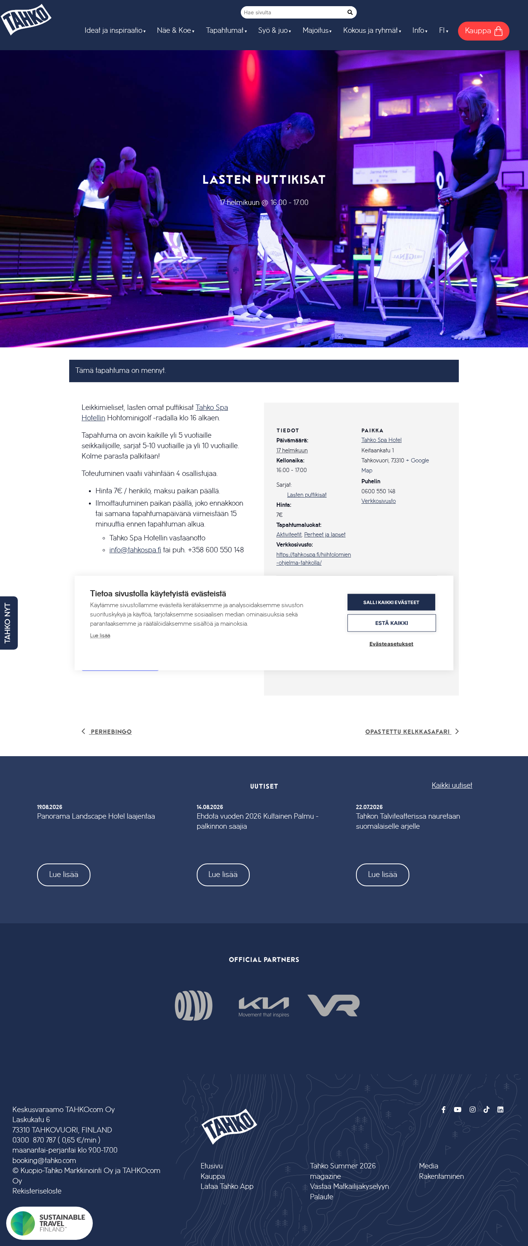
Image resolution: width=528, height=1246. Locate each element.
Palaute (321, 1197)
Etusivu (212, 1166)
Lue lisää (63, 874)
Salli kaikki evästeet (391, 602)
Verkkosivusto (378, 501)
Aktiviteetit (288, 535)
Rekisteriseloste (36, 1191)
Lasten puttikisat (307, 495)
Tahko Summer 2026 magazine (343, 1171)
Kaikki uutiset (452, 785)
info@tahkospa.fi (135, 550)
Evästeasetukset (392, 644)
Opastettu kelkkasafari (408, 731)
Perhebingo (110, 731)
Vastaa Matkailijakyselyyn (349, 1186)
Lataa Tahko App (227, 1186)
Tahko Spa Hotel (381, 440)
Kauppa (213, 1176)
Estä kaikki (391, 623)
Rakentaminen (441, 1176)
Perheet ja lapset (325, 535)
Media (428, 1166)
